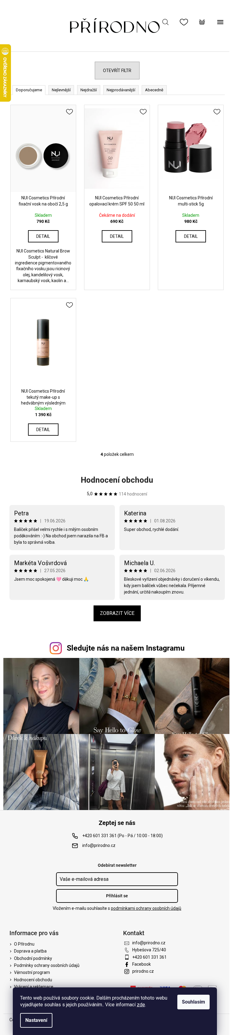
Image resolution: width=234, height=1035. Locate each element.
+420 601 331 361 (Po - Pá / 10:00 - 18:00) (122, 835)
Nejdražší (88, 90)
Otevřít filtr (117, 70)
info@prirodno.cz (98, 845)
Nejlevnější (61, 90)
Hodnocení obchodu (117, 480)
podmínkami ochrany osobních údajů (146, 908)
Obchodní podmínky (33, 958)
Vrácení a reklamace (33, 986)
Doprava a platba (30, 951)
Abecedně (154, 90)
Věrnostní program (32, 972)
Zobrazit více (117, 613)
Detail (43, 236)
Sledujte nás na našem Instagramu (126, 648)
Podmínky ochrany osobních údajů (47, 965)
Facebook (141, 964)
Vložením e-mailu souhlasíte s (117, 908)
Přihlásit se (117, 895)
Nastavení (36, 1020)
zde (141, 1005)
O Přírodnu (24, 944)
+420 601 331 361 (149, 957)
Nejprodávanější (121, 90)
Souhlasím (193, 1002)
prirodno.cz (143, 971)
